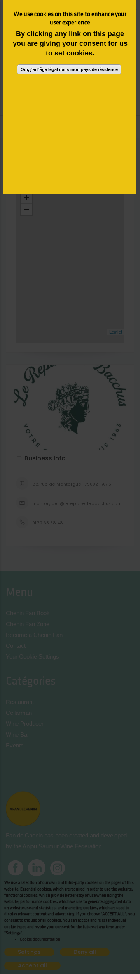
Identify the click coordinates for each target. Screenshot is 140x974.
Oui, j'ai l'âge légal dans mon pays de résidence (69, 69)
